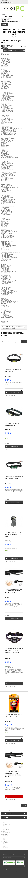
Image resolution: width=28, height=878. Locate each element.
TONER (3, 69)
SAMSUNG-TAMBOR (6, 78)
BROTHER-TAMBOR (6, 82)
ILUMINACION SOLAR (6, 286)
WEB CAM (3, 164)
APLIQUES (3, 310)
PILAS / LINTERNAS (6, 246)
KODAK (7, 824)
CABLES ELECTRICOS (6, 237)
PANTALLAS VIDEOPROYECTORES (9, 157)
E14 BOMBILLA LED (6, 270)
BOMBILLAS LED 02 (6, 267)
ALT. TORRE (4, 147)
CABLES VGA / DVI (5, 240)
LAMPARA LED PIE (5, 309)
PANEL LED (4, 262)
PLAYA (3, 304)
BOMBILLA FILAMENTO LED (8, 263)
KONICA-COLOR (5, 113)
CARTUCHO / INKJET (6, 56)
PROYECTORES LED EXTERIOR (8, 280)
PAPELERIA (4, 314)
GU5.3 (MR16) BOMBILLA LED (8, 271)
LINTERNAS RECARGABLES (8, 254)
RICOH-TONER (4, 107)
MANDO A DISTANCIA (6, 160)
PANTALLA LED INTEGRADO (8, 282)
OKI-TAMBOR (4, 86)
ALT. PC (3, 144)
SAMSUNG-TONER (5, 74)
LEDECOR (3, 298)
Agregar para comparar (10, 395)
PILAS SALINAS (5, 250)
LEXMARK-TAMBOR (6, 98)
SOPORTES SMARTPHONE (8, 134)
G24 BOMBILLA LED (6, 277)
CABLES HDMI (4, 239)
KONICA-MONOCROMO (7, 111)
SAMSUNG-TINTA (5, 62)
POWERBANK (4, 258)
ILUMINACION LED (6, 259)
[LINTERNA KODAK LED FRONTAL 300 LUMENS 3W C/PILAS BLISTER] (14, 703)
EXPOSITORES (4, 321)
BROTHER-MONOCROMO (7, 80)
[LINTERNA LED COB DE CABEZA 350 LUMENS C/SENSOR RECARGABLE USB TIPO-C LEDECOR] (14, 577)
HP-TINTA (3, 57)
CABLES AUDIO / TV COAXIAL (8, 235)
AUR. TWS (3, 149)
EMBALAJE (4, 319)
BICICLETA (3, 322)
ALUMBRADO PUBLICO (7, 293)
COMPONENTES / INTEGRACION (9, 187)
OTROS (3, 313)
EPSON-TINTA (4, 58)
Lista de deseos (8, 813)
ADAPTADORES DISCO (7, 140)
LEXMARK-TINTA (5, 61)
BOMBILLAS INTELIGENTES (8, 281)
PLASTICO (7, 832)
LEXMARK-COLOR (5, 97)
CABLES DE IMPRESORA (7, 244)
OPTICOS (3, 171)
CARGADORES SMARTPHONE (8, 133)
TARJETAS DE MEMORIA (7, 170)
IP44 (6, 835)
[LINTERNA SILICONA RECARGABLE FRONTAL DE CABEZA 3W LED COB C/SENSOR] (14, 521)
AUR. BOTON (4, 151)
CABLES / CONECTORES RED (8, 236)
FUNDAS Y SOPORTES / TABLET (9, 129)
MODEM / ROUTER (6, 182)
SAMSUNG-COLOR (6, 76)
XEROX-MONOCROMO (7, 105)
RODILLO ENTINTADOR (7, 119)
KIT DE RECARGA (5, 120)
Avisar (14, 797)
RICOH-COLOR (5, 109)
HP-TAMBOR (4, 73)
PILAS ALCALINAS (5, 248)
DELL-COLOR (4, 91)
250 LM (7, 842)
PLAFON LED (4, 285)
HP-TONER (4, 70)
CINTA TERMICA (5, 117)
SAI (2, 136)
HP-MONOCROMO (6, 71)
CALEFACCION (5, 299)
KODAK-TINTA (5, 68)
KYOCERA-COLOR (5, 94)
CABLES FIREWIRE (5, 243)
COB (6, 847)
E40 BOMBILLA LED (6, 268)
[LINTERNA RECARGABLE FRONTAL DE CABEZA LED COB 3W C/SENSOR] (14, 465)
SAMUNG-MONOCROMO (7, 75)
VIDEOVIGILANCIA (6, 300)
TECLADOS (4, 186)
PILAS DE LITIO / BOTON (7, 251)
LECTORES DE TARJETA (7, 163)
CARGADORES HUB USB (7, 165)
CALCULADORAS (5, 315)
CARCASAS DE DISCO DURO (8, 138)
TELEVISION (4, 155)
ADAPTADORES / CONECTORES (9, 137)
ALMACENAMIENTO (6, 166)
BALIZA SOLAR (5, 288)
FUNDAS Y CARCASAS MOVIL (8, 131)
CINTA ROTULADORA (6, 122)
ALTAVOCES (4, 143)
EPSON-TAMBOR (5, 103)
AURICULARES (4, 148)
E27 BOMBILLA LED (6, 269)
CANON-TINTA (5, 60)
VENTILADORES (5, 297)
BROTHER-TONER (5, 79)
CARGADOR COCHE (6, 132)
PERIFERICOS (4, 161)
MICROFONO (4, 159)
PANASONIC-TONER (6, 114)
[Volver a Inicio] (2, 327)
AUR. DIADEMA (5, 150)
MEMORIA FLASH (5, 167)
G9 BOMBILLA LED (5, 273)
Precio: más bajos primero (7, 341)
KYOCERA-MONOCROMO (7, 93)
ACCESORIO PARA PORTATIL (8, 172)
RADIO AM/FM (5, 154)
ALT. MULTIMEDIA (5, 145)
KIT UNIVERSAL (5, 121)
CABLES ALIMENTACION (7, 241)
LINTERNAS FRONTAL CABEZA (9, 257)
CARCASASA (4, 139)
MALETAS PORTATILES (7, 173)
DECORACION (4, 305)
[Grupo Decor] (14, 8)
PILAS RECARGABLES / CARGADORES (10, 252)
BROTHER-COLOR (5, 81)
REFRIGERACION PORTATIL (8, 175)
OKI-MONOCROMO (6, 84)
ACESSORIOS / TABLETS (7, 127)
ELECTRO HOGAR (5, 296)
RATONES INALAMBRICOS (7, 178)
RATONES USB (4, 177)
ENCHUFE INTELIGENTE (7, 184)
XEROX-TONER (5, 104)
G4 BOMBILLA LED (5, 275)
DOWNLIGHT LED (5, 279)
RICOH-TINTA (4, 67)
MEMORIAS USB (5, 168)
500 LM (7, 843)
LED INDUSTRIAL (5, 284)
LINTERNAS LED (5, 253)
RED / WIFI (4, 181)
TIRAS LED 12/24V (5, 266)
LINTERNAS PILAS (5, 255)
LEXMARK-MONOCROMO (7, 96)
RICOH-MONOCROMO (7, 108)
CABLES (3, 234)
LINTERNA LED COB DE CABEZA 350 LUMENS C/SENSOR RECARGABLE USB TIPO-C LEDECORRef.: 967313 (13, 593)
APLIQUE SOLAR (5, 289)
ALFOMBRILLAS (5, 179)
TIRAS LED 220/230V (6, 265)
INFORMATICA (5, 126)
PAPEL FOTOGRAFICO (6, 316)
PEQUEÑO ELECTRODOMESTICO (9, 301)
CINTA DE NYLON (5, 118)
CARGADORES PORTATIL (7, 174)
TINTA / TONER (5, 54)
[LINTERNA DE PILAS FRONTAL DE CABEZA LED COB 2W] (14, 358)
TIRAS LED (3, 264)
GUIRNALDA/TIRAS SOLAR (8, 290)
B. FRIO (7, 839)
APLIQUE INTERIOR (6, 311)
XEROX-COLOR (5, 106)
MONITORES (4, 153)
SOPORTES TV (4, 142)
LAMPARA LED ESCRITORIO (8, 308)
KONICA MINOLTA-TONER (7, 110)
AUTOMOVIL (4, 320)
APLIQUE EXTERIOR (6, 312)
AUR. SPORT (4, 152)
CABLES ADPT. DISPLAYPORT (8, 245)
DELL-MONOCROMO (6, 90)
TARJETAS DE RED (5, 183)
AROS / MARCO (5, 278)
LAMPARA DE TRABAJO (7, 292)
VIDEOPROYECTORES (6, 156)
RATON (3, 176)
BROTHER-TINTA (5, 59)
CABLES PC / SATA (5, 242)
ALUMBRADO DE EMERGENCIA (9, 291)
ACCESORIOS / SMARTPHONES (9, 130)
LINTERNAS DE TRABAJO (7, 256)
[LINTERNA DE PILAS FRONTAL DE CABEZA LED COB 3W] (14, 412)
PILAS (2, 247)
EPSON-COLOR (5, 102)
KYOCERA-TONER (5, 92)
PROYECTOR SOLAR (6, 287)
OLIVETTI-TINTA (5, 63)
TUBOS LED (4, 260)
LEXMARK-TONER (5, 95)
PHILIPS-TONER (5, 115)
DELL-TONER (4, 88)
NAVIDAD (3, 303)
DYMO (2, 124)
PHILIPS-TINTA (5, 65)
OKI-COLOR (4, 85)
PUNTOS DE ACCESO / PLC (7, 185)
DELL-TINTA (4, 64)
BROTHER (3, 125)
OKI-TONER (4, 83)
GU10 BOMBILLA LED (6, 274)
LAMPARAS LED (5, 307)
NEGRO (7, 829)
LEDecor (7, 825)
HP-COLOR (4, 72)
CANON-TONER (5, 87)
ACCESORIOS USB (5, 162)
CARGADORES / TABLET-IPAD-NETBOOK (11, 128)
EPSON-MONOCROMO (7, 101)
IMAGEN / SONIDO (6, 141)
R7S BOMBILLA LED (6, 276)
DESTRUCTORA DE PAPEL (7, 317)
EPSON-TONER (5, 99)
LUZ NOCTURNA (5, 294)
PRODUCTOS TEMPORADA (8, 302)
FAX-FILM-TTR (4, 116)
